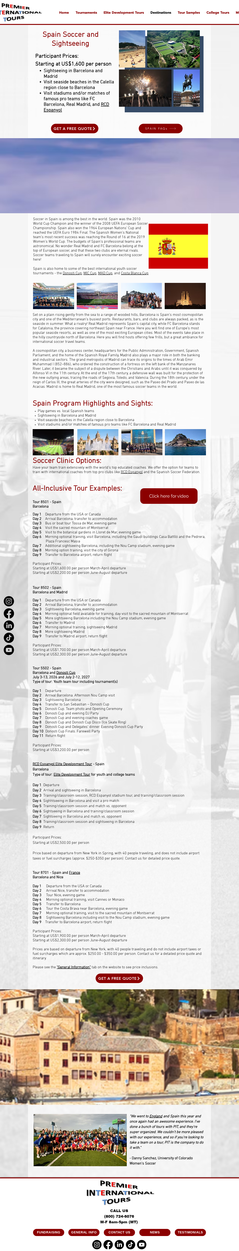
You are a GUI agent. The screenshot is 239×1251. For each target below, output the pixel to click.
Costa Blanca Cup (134, 273)
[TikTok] (9, 638)
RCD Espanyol (132, 472)
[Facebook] (9, 613)
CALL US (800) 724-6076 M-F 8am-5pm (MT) (119, 1216)
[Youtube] (9, 650)
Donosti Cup (72, 273)
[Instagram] (9, 601)
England (155, 1116)
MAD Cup (105, 273)
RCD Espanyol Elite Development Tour (62, 764)
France (74, 873)
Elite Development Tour (72, 774)
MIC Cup (89, 273)
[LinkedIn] (9, 625)
